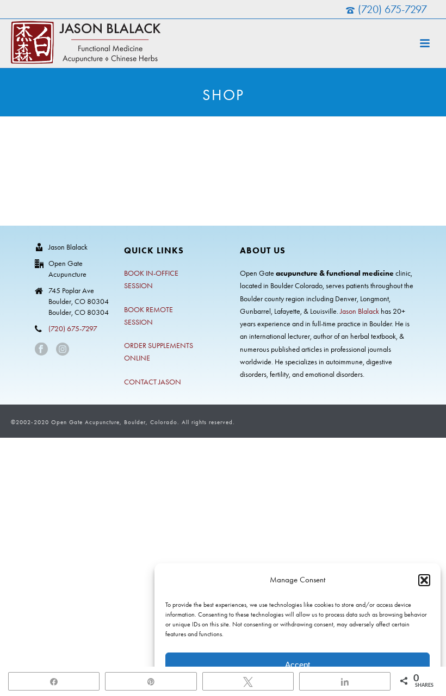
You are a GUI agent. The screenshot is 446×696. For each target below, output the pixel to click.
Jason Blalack (359, 311)
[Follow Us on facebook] (41, 350)
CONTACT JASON (152, 382)
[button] (424, 580)
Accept (297, 664)
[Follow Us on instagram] (62, 350)
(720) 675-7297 (392, 9)
